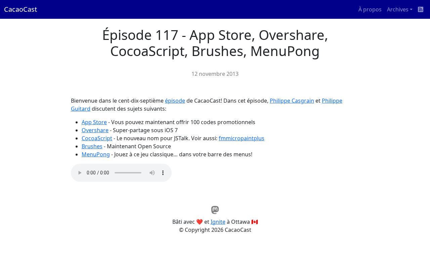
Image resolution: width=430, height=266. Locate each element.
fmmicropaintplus (241, 138)
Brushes (92, 146)
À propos (370, 9)
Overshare (95, 130)
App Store (94, 122)
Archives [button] (397, 9)
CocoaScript (97, 138)
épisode (175, 100)
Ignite (218, 221)
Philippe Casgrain (292, 100)
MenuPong (96, 154)
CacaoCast (20, 9)
